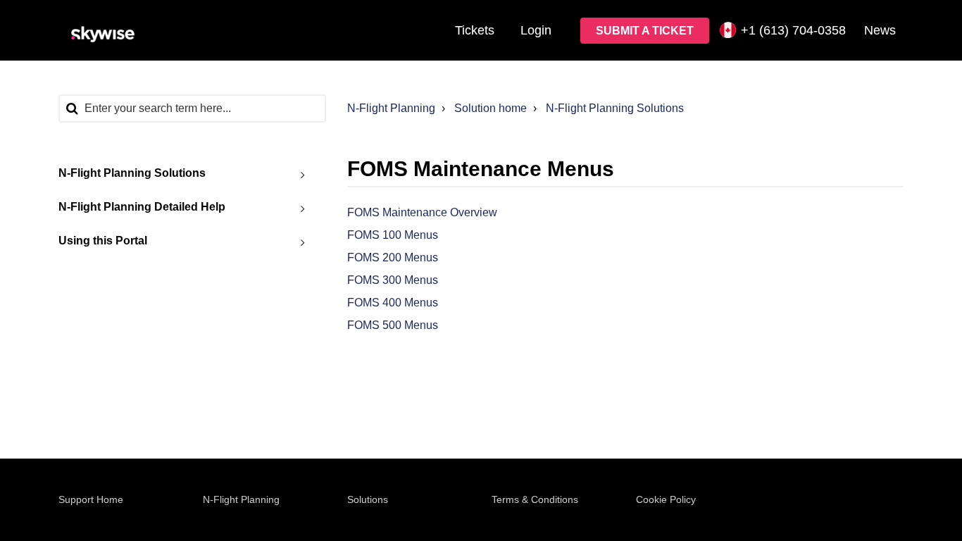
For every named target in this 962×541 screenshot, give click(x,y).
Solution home (490, 108)
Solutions (367, 499)
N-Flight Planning (391, 108)
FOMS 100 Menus (392, 235)
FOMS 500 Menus (392, 325)
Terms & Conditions (535, 499)
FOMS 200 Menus (392, 257)
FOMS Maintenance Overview (422, 212)
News (880, 30)
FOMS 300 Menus (392, 280)
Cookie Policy (666, 499)
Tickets (474, 30)
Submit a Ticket (645, 31)
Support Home (90, 499)
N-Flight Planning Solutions (615, 108)
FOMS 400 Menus (392, 303)
